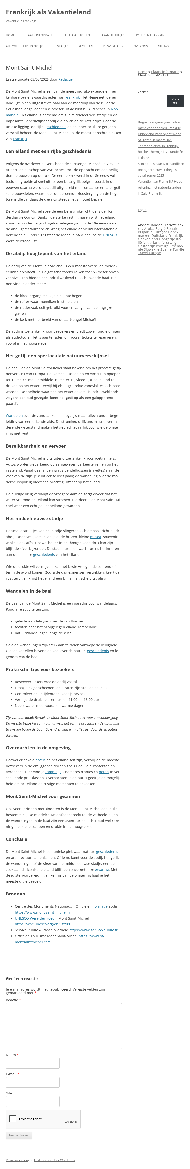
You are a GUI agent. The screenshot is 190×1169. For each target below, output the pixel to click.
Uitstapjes (60, 46)
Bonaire (172, 228)
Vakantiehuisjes (112, 35)
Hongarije (167, 239)
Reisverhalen (113, 46)
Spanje (166, 249)
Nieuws (163, 46)
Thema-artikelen (76, 35)
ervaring (102, 869)
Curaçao (160, 232)
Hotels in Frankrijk (149, 35)
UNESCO (110, 235)
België (160, 228)
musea (95, 536)
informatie (99, 906)
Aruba (149, 228)
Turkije (178, 249)
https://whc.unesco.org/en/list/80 (42, 924)
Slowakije (151, 249)
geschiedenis (55, 126)
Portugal (163, 246)
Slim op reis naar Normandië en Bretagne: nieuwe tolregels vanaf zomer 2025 (161, 169)
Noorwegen (171, 242)
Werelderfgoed (42, 918)
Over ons (141, 46)
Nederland (152, 242)
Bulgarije (145, 232)
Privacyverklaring (18, 1160)
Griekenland (148, 239)
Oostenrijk (146, 246)
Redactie (65, 79)
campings (53, 772)
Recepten (85, 46)
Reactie (13, 1000)
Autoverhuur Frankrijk (24, 46)
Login (142, 209)
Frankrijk (72, 97)
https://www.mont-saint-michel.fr (42, 912)
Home (10, 35)
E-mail (12, 1074)
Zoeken (143, 92)
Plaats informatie (39, 35)
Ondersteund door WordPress (54, 1160)
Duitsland (159, 235)
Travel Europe (149, 252)
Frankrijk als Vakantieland (48, 11)
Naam (12, 1054)
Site (9, 1093)
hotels (40, 760)
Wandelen (14, 415)
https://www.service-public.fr (93, 930)
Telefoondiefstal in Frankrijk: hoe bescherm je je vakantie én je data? (160, 152)
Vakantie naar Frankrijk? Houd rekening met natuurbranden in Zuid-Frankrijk (160, 187)
